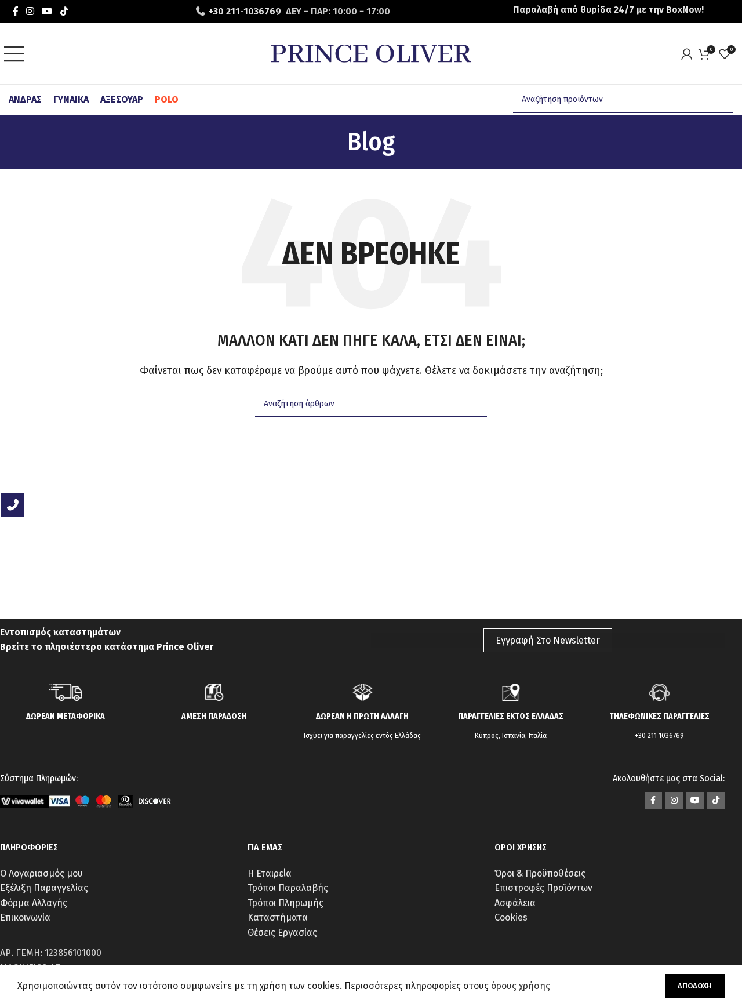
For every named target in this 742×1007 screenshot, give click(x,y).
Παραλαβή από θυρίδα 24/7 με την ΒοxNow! (608, 9)
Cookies (511, 917)
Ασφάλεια (515, 902)
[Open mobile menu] (17, 54)
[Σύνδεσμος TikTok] (64, 11)
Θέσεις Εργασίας (282, 932)
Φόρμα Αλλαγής (33, 902)
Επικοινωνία (25, 917)
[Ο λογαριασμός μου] (690, 54)
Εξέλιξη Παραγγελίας (44, 887)
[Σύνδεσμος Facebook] (15, 11)
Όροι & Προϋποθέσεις (539, 873)
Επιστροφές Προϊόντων (543, 887)
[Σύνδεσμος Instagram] (30, 11)
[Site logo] (371, 53)
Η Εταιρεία (270, 873)
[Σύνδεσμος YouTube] (47, 11)
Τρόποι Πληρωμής (285, 902)
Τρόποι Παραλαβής (288, 887)
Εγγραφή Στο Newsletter (548, 640)
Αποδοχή (695, 985)
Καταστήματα (278, 917)
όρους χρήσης (520, 985)
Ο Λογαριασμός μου (41, 873)
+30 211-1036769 (245, 11)
